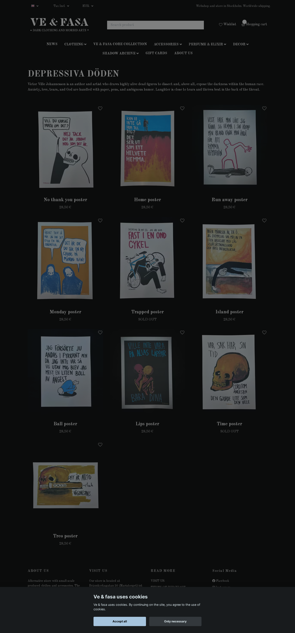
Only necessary (175, 621)
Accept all (120, 621)
